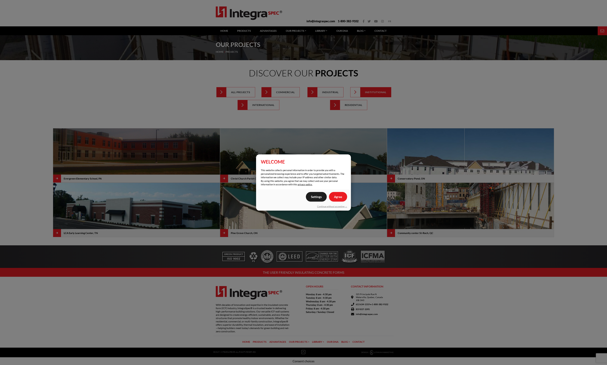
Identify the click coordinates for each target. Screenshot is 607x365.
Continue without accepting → (332, 206)
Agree (338, 197)
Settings (316, 197)
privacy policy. (305, 184)
